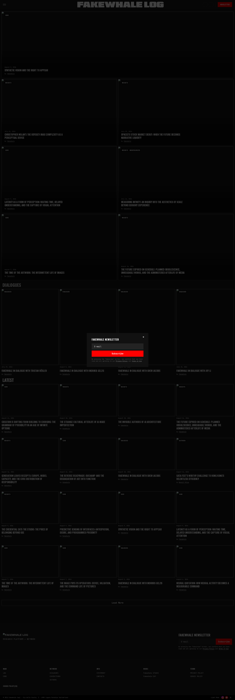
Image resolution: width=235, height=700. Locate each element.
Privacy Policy (122, 361)
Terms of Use (137, 361)
